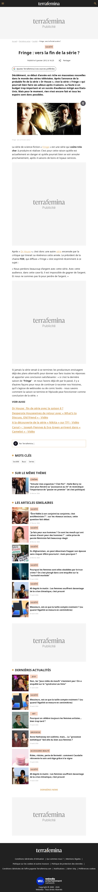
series (31, 461)
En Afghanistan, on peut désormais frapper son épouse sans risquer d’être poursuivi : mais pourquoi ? (58, 552)
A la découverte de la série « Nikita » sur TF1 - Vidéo (45, 422)
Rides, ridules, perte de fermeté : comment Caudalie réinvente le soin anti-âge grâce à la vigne (56, 757)
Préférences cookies (87, 868)
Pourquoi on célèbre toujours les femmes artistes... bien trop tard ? (56, 719)
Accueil (14, 41)
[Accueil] (49, 3)
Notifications (59, 868)
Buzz (24, 461)
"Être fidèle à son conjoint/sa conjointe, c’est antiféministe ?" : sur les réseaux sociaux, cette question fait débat (54, 516)
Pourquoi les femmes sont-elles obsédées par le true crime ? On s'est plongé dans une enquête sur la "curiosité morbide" (56, 572)
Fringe (45, 146)
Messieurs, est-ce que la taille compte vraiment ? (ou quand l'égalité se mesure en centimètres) (56, 608)
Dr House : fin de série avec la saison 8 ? (37, 408)
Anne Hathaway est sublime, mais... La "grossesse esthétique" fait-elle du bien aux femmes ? (55, 738)
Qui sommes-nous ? (55, 859)
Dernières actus (24, 41)
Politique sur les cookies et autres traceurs (31, 864)
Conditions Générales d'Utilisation (29, 859)
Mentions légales (73, 859)
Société (35, 41)
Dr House (26, 251)
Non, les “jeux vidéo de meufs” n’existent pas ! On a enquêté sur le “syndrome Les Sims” (56, 682)
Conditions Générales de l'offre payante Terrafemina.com (26, 868)
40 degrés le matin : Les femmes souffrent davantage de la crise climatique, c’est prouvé (57, 590)
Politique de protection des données (67, 864)
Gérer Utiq (71, 868)
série (59, 251)
